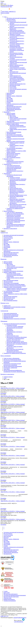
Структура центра (11, 20)
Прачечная (12, 90)
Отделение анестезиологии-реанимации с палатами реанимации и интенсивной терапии (17, 49)
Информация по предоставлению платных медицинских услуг (15, 162)
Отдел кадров (13, 87)
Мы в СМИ (9, 98)
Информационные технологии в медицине (15, 318)
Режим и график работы (13, 124)
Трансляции (10, 223)
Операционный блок (15, 46)
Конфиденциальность (9, 599)
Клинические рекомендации (14, 168)
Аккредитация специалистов (14, 167)
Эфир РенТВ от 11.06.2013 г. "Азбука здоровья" (13, 511)
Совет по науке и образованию (14, 212)
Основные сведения (15, 177)
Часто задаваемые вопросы (13, 157)
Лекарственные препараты (13, 153)
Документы (12, 181)
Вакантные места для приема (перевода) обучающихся (17, 199)
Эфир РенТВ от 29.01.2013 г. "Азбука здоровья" (13, 482)
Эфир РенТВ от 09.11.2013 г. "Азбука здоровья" (13, 396)
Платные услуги (8, 158)
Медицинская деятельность (11, 594)
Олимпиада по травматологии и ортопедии (15, 353)
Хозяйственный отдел (15, 75)
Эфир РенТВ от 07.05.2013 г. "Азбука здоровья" (13, 437)
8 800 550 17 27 (4, 616)
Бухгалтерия (13, 86)
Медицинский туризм (12, 154)
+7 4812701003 (4, 11)
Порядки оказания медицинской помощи (14, 284)
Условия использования (10, 600)
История (9, 97)
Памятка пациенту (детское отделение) (16, 289)
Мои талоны (13, 116)
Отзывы (9, 102)
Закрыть (3, 231)
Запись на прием (11, 113)
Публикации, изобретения (13, 221)
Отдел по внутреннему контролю (18, 89)
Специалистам (7, 164)
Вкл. (9, 5)
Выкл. (11, 5)
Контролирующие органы (13, 108)
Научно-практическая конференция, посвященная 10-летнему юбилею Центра (16, 226)
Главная (3, 232)
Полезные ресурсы (11, 156)
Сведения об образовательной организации (15, 323)
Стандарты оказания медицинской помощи (15, 285)
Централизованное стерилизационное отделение (17, 67)
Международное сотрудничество (18, 204)
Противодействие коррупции (14, 106)
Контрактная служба (15, 85)
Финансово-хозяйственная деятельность (17, 342)
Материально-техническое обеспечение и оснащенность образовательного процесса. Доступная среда (17, 191)
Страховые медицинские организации (16, 122)
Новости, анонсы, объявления (14, 95)
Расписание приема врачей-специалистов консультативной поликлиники (18, 127)
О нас (5, 16)
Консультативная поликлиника (17, 33)
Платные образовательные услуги (18, 195)
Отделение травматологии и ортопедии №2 (17, 39)
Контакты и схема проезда (10, 228)
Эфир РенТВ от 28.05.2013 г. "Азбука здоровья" (13, 428)
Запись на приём (5, 13)
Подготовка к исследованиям (14, 134)
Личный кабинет (11, 114)
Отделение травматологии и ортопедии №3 (17, 41)
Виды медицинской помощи (14, 132)
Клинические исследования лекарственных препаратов (14, 215)
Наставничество (11, 110)
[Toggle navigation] (1, 10)
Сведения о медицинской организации (16, 18)
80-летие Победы (11, 19)
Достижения (10, 100)
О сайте (6, 591)
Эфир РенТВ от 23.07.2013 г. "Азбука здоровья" (13, 412)
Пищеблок (12, 91)
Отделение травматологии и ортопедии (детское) (17, 44)
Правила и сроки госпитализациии (15, 141)
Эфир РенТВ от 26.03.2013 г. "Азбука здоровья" (13, 464)
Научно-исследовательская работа (15, 213)
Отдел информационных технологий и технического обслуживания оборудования (17, 78)
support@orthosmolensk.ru (19, 617)
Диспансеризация (11, 133)
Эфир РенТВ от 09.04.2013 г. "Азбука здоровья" (13, 455)
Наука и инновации (9, 211)
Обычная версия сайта (6, 6)
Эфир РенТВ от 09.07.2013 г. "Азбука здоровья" (13, 420)
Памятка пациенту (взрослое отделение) (17, 288)
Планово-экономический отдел (17, 83)
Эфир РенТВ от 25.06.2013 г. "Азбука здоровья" (13, 519)
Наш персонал (10, 93)
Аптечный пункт (14, 71)
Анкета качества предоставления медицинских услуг (18, 119)
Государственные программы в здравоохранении (14, 148)
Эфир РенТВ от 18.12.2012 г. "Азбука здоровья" (13, 501)
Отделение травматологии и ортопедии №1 (17, 36)
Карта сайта (7, 592)
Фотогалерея (10, 101)
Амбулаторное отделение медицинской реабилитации (17, 31)
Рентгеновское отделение (16, 53)
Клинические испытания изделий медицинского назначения (15, 218)
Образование (7, 173)
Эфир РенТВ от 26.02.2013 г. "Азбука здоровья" (13, 473)
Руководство (13, 187)
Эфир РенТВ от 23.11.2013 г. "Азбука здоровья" (13, 388)
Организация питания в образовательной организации (17, 206)
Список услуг (10, 160)
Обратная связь (10, 121)
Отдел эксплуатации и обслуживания (15, 81)
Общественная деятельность (14, 109)
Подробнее (3, 393)
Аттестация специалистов (13, 165)
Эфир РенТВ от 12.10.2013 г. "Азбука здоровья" (13, 404)
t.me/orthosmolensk (18, 621)
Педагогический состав (16, 188)
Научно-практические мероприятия (16, 220)
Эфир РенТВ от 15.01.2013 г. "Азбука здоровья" (13, 491)
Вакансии (9, 94)
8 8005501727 (12, 11)
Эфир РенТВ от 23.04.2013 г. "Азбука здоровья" (13, 446)
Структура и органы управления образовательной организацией (18, 179)
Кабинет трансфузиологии (16, 65)
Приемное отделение (15, 34)
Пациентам (6, 112)
